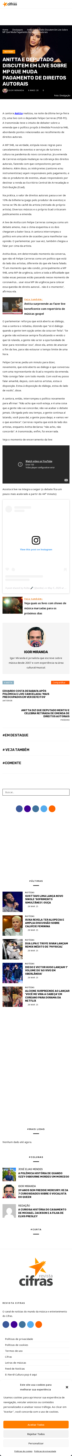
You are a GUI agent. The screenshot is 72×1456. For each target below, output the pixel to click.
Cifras (8, 1356)
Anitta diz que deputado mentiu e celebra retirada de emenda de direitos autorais (45, 715)
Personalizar (36, 1443)
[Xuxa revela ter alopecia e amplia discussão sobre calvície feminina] (13, 925)
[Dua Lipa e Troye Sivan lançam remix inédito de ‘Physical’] (13, 949)
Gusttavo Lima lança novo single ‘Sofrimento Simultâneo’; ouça (44, 899)
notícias (9, 52)
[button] (67, 1387)
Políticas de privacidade (45, 1451)
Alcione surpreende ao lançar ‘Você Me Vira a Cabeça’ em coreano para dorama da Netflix (47, 995)
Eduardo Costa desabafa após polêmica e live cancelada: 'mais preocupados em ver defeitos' (26, 695)
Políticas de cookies (23, 1451)
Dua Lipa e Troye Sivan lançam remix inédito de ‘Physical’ (46, 945)
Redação (24, 1205)
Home (5, 29)
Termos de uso (14, 1350)
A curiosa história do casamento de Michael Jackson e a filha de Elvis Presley (42, 1213)
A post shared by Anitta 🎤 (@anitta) (24, 588)
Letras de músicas (15, 1362)
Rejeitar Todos (36, 1434)
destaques (17, 29)
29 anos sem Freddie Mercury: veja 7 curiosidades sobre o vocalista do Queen (43, 1194)
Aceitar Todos (36, 1424)
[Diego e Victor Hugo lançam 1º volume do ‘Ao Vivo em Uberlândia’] (13, 973)
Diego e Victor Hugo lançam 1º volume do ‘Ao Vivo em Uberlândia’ (46, 970)
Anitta (19, 113)
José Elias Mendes (30, 1169)
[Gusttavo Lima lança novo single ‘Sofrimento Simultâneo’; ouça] (13, 902)
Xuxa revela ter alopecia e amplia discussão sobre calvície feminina (44, 923)
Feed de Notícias (15, 1368)
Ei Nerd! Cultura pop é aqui (21, 1374)
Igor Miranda (16, 90)
